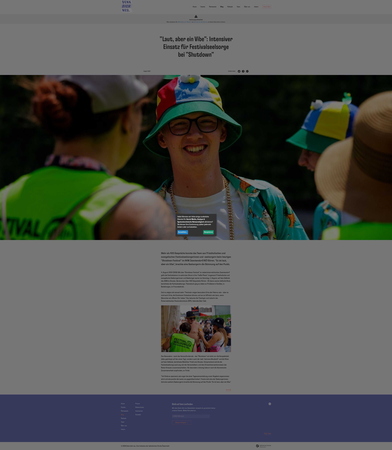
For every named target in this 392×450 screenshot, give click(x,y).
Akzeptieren (208, 232)
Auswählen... (182, 232)
